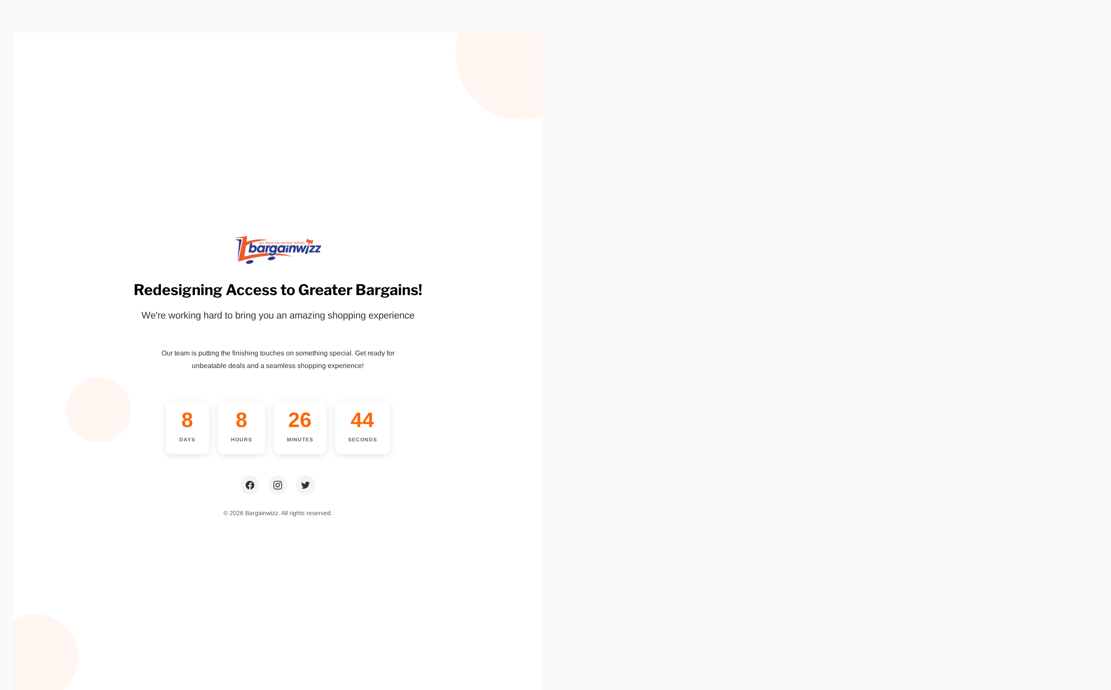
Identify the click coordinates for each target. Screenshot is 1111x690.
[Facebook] (250, 485)
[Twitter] (305, 485)
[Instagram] (277, 485)
